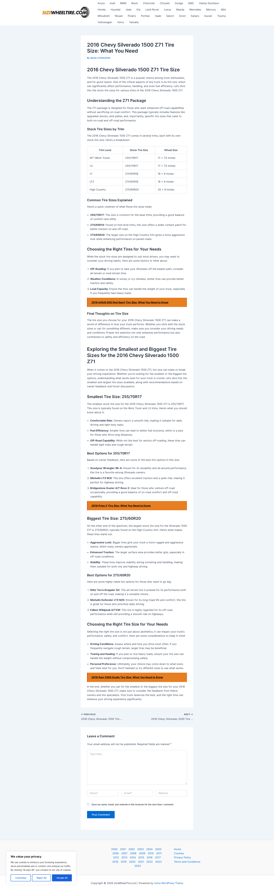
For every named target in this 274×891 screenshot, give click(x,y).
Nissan (119, 15)
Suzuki (208, 15)
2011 (159, 853)
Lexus (167, 9)
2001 (123, 849)
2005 (158, 849)
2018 (115, 861)
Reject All (41, 877)
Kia (138, 9)
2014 (133, 857)
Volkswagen (105, 22)
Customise (20, 877)
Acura (101, 3)
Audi (112, 3)
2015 (141, 857)
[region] (41, 868)
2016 (150, 857)
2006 (115, 853)
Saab (158, 15)
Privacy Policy (182, 857)
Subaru (195, 15)
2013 (124, 857)
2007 (124, 853)
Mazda (180, 9)
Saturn (170, 15)
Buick (134, 3)
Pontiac (145, 15)
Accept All (62, 877)
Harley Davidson (209, 3)
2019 (124, 861)
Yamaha (134, 22)
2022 (149, 861)
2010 (151, 853)
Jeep (128, 9)
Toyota (221, 15)
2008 (133, 853)
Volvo (120, 22)
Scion (182, 15)
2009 (142, 853)
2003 (140, 849)
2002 (131, 849)
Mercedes (195, 9)
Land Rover (152, 9)
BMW (123, 3)
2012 (116, 857)
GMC (191, 3)
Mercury (211, 9)
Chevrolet (149, 3)
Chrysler (165, 3)
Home (177, 849)
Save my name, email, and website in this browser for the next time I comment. (132, 804)
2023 (158, 861)
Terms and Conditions (187, 861)
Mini (223, 9)
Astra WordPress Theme (168, 883)
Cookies (179, 853)
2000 (114, 849)
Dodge (179, 3)
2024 (137, 865)
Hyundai (116, 9)
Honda (102, 9)
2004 (149, 849)
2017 (158, 857)
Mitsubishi (104, 15)
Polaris (132, 15)
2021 (141, 861)
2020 (132, 861)
